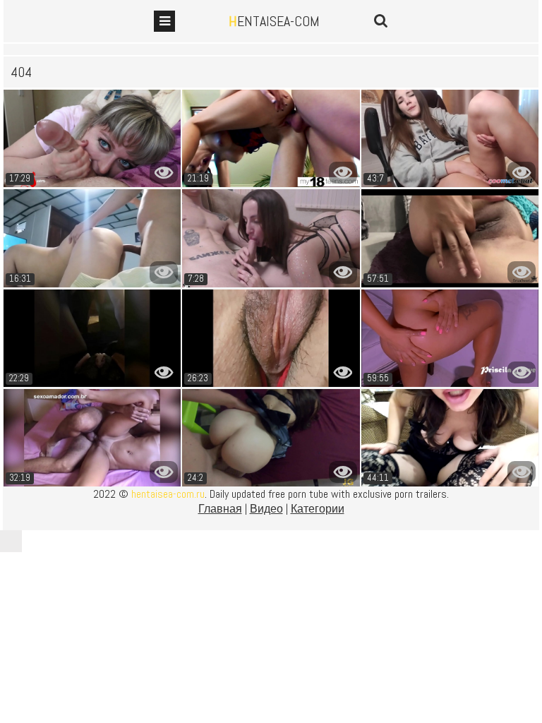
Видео (266, 508)
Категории (317, 508)
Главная (220, 508)
